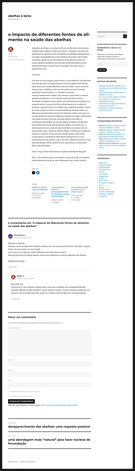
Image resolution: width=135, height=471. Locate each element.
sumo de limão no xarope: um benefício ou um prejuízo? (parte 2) (79, 189)
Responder (12, 267)
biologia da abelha (105, 165)
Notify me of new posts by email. (22, 396)
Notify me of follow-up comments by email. (25, 391)
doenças (102, 172)
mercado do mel (104, 189)
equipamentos (104, 176)
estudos (101, 178)
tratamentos (103, 196)
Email (11, 370)
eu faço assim (103, 181)
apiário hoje (103, 163)
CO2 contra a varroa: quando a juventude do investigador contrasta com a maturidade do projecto (112, 99)
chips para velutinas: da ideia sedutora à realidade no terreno (113, 145)
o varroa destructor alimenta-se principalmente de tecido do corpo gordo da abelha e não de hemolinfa (60, 191)
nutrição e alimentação (16, 60)
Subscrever (102, 70)
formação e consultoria (106, 183)
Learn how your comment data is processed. (59, 405)
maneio (101, 187)
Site (9, 380)
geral (100, 185)
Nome (11, 360)
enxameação (103, 174)
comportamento (104, 167)
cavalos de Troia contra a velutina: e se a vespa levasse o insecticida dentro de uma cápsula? (113, 88)
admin (10, 54)
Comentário (14, 328)
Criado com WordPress (27, 462)
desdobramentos (104, 169)
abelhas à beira (19, 16)
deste (44, 69)
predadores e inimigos (106, 194)
